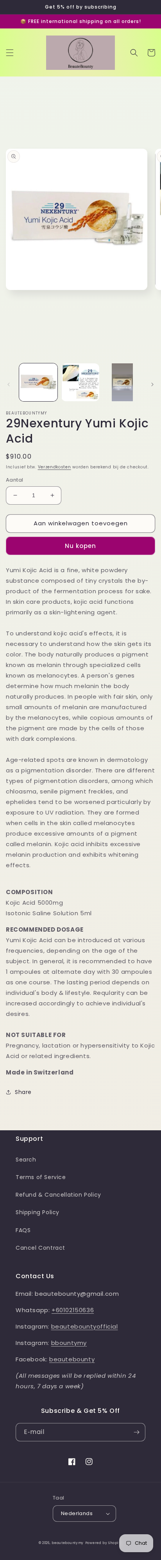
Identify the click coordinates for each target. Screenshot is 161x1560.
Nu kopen (80, 546)
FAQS (23, 1230)
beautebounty (72, 1359)
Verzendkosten (54, 467)
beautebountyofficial (84, 1326)
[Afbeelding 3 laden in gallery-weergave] (122, 382)
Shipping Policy (37, 1212)
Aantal (14, 480)
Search (26, 1159)
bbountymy (69, 1343)
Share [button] (23, 1092)
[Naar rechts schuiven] (152, 384)
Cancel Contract (40, 1248)
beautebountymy (68, 1542)
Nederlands (77, 1513)
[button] (9, 52)
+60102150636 (73, 1310)
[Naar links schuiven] (8, 384)
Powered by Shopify (104, 1542)
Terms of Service (41, 1177)
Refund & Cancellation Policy (58, 1195)
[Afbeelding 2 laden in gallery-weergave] (80, 382)
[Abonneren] (136, 1432)
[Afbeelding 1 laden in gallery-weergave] (38, 382)
